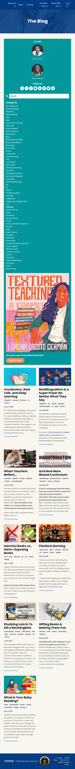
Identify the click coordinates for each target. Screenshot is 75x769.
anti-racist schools (14, 123)
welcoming (11, 268)
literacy (6, 403)
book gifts (42, 631)
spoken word (12, 249)
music (8, 212)
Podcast (30, 4)
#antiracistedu (44, 478)
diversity (54, 403)
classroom (16, 400)
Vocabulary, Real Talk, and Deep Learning (17, 393)
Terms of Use (64, 760)
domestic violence (14, 173)
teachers (7, 481)
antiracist (10, 125)
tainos (9, 254)
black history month (14, 139)
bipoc (8, 137)
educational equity (45, 406)
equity (56, 406)
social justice (12, 246)
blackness (10, 145)
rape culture (11, 232)
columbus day (12, 156)
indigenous (10, 198)
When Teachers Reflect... (16, 472)
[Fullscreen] (69, 540)
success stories (13, 252)
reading (6, 559)
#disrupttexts (44, 549)
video (8, 266)
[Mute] (62, 540)
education (23, 400)
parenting (10, 215)
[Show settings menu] (65, 540)
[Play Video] (41, 540)
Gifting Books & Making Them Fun (52, 626)
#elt (7, 117)
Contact (59, 758)
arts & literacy (12, 131)
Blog (21, 4)
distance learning (13, 167)
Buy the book (15, 360)
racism (9, 226)
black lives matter (55, 478)
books (10, 556)
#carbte (17, 631)
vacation (10, 263)
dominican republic (14, 176)
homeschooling (14, 704)
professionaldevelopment (17, 224)
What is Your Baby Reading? (18, 699)
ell (28, 400)
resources (57, 481)
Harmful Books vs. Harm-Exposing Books (17, 549)
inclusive (45, 552)
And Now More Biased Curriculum (53, 472)
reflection (29, 478)
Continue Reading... (11, 436)
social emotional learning (17, 243)
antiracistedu (11, 128)
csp (49, 403)
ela (22, 556)
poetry (8, 221)
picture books (62, 631)
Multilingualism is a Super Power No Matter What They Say (54, 395)
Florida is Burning (52, 546)
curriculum (7, 478)
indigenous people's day (16, 201)
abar (5, 556)
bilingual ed (7, 400)
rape (8, 229)
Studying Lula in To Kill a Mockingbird (18, 626)
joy (26, 556)
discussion (10, 165)
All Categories (12, 106)
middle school (12, 210)
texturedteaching (17, 481)
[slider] (53, 540)
